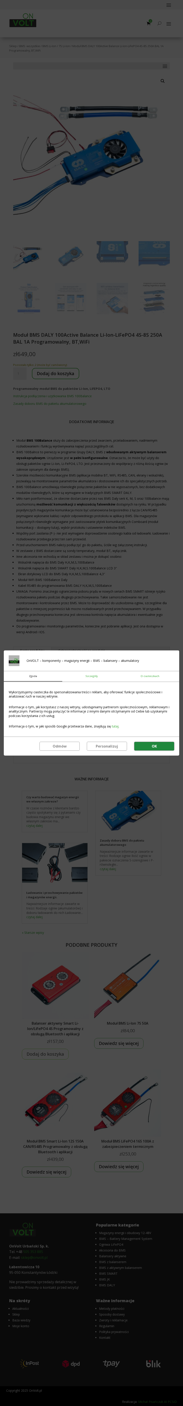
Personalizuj (107, 746)
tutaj (115, 726)
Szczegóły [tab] (91, 676)
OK (154, 746)
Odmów (60, 746)
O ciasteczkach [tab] (150, 676)
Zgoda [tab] (33, 676)
